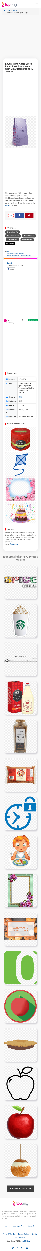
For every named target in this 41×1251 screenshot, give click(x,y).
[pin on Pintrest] (34, 568)
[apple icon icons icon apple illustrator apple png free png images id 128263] (20, 1006)
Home (7, 10)
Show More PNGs (19, 1188)
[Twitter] (13, 1248)
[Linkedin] (27, 1248)
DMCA (34, 1234)
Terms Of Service (9, 1234)
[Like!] (11, 215)
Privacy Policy (23, 1234)
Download (34, 320)
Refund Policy (19, 1237)
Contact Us (14, 544)
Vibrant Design (27, 239)
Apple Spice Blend (13, 236)
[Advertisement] (20, 37)
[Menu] (36, 4)
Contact (31, 1226)
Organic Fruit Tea (12, 232)
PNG (15, 10)
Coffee (11, 269)
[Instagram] (22, 1248)
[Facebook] (19, 215)
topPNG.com (26, 1241)
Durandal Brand (29, 236)
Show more (10, 243)
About (7, 1226)
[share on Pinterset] (29, 215)
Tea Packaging (12, 239)
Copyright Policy (19, 1226)
